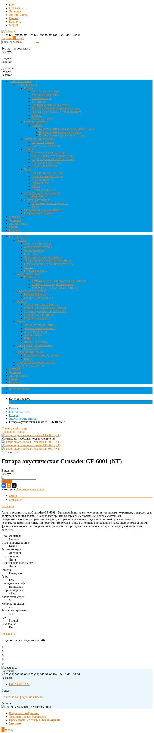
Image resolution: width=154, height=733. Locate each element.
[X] (14, 485)
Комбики (37, 125)
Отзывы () (9, 633)
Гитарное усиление (36, 121)
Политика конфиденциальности (22, 697)
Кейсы (36, 186)
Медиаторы (39, 196)
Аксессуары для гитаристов (42, 193)
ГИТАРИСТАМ (27, 84)
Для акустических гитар (47, 172)
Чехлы (28, 169)
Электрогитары (41, 98)
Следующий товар (13, 431)
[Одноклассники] (9, 485)
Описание (8, 506)
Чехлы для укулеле (44, 189)
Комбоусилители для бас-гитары (60, 132)
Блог (12, 4)
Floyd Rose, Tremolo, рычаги (50, 203)
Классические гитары (45, 94)
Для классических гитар (47, 176)
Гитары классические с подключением (56, 111)
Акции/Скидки (19, 14)
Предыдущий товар (14, 428)
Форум (13, 25)
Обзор (13, 495)
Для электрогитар (43, 179)
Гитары (28, 88)
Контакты (15, 21)
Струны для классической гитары (53, 159)
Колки (36, 206)
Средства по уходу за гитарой (43, 210)
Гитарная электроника (38, 213)
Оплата (13, 18)
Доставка (15, 11)
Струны (29, 149)
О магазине (16, 8)
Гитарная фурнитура (37, 199)
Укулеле (37, 115)
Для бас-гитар (40, 182)
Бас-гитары (39, 101)
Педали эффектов (43, 142)
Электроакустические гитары (50, 105)
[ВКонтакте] (4, 485)
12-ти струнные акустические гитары (56, 108)
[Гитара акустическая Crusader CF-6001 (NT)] (31, 435)
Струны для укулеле (44, 166)
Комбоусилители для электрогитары (62, 135)
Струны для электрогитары (49, 152)
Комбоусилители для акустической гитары (66, 128)
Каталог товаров (21, 81)
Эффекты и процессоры (39, 138)
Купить (7, 481)
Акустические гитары (46, 91)
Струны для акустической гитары (53, 155)
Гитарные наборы (43, 118)
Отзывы (15, 499)
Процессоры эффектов (46, 145)
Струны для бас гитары (47, 162)
